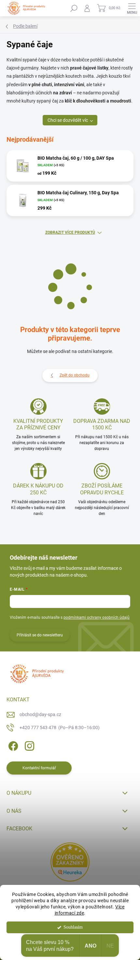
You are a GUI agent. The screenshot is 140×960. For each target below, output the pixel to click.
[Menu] (132, 8)
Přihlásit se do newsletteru (40, 635)
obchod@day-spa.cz (40, 714)
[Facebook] (12, 744)
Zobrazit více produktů (70, 232)
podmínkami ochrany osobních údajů (96, 617)
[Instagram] (28, 744)
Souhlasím (73, 927)
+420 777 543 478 (60, 727)
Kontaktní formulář (39, 768)
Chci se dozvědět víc (68, 120)
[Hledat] (73, 8)
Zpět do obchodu (75, 375)
